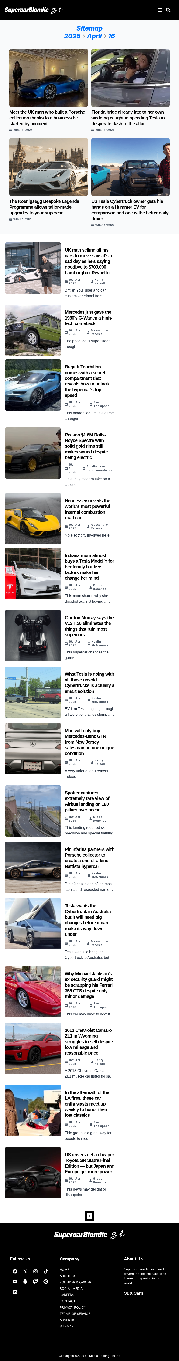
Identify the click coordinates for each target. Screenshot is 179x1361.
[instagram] (35, 1271)
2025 (72, 36)
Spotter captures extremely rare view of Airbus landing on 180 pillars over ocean (87, 801)
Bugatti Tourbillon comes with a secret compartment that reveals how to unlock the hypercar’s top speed (87, 381)
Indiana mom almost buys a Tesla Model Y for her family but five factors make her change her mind (89, 567)
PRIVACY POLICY (73, 1307)
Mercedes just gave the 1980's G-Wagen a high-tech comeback (88, 318)
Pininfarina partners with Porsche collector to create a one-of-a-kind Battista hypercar (89, 858)
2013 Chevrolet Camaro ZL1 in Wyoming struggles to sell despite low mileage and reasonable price (89, 1042)
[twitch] (35, 1281)
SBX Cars (133, 1293)
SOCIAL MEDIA (71, 1288)
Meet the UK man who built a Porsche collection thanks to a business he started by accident (47, 117)
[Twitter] (25, 1271)
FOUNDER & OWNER (75, 1282)
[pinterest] (45, 1281)
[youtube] (15, 1281)
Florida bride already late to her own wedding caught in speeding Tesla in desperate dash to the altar (128, 117)
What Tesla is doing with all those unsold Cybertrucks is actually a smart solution (89, 682)
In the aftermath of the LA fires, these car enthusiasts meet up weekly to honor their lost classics (87, 1104)
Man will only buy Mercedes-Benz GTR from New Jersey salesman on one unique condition (89, 742)
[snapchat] (25, 1281)
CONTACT (68, 1301)
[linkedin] (15, 1292)
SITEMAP (67, 1326)
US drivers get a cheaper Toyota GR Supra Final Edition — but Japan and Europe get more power (89, 1163)
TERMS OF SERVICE (75, 1314)
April (94, 36)
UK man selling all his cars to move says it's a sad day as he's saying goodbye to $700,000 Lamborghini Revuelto (88, 261)
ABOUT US (68, 1276)
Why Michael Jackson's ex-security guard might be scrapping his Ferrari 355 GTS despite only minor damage (89, 985)
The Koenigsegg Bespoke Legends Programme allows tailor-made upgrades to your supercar (44, 207)
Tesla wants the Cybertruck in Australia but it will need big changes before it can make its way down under (88, 920)
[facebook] (15, 1271)
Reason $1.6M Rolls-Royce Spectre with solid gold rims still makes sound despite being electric (86, 446)
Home (64, 1270)
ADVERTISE (68, 1320)
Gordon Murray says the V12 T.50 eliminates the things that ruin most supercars (89, 626)
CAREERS (67, 1295)
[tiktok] (45, 1271)
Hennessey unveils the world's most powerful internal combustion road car (87, 509)
